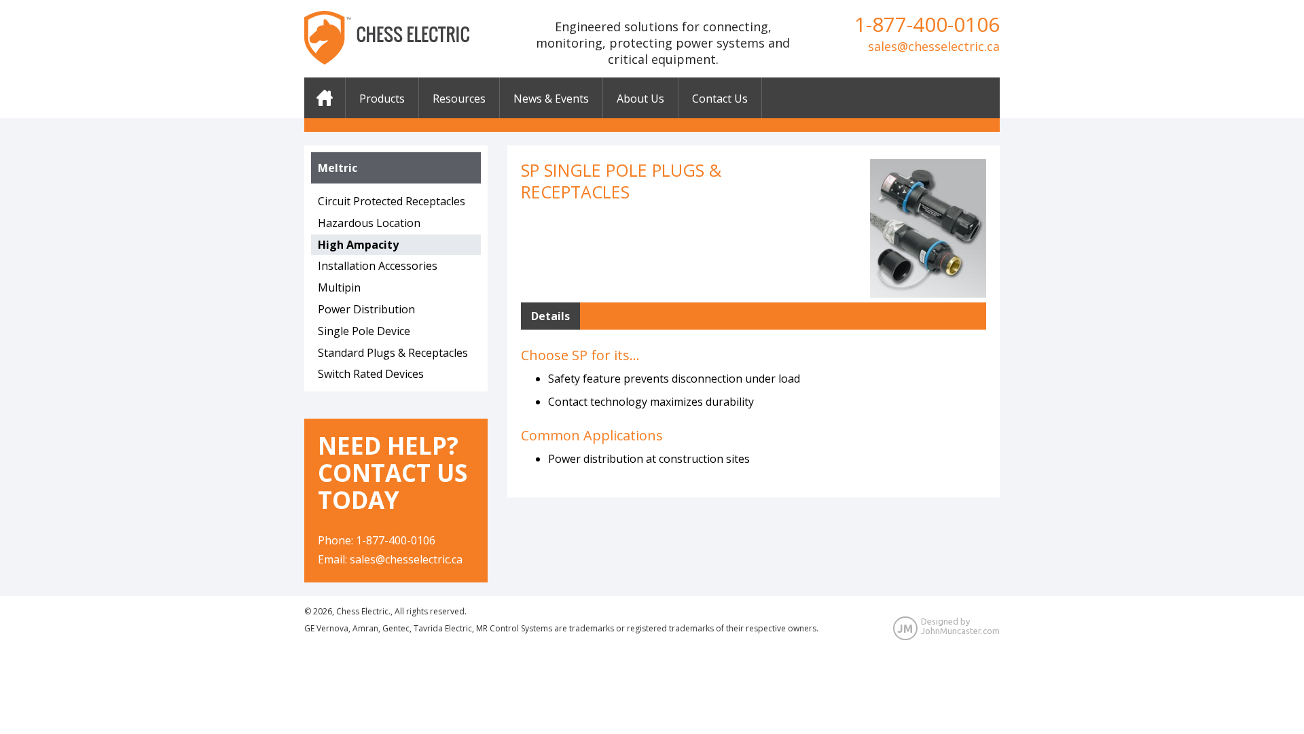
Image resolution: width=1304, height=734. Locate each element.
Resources (459, 98)
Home (324, 97)
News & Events (551, 98)
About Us (640, 98)
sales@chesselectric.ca (934, 46)
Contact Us (720, 98)
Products (382, 98)
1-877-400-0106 (927, 24)
